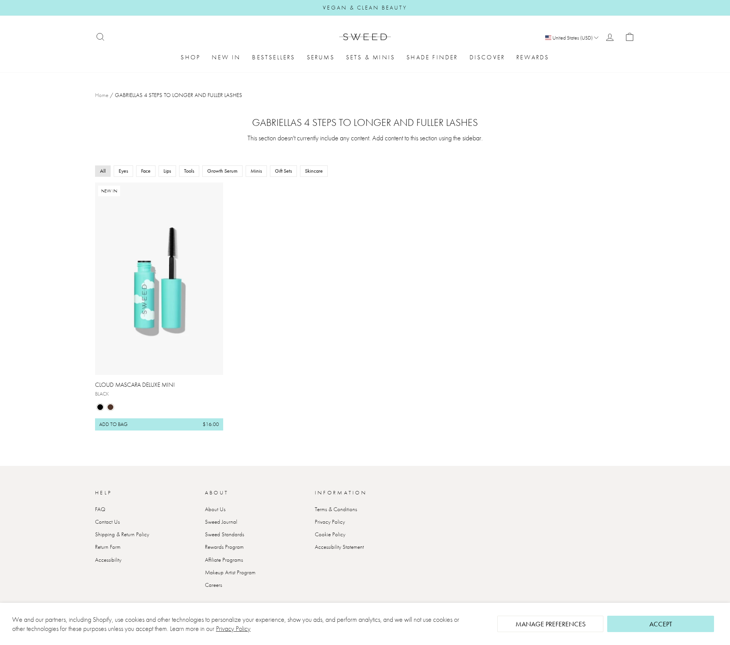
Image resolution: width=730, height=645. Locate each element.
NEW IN (226, 57)
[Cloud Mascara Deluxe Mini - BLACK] (100, 407)
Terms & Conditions (336, 509)
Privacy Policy (233, 628)
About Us (215, 509)
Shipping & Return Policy (122, 534)
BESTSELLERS (273, 57)
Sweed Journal (221, 522)
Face (146, 170)
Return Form (108, 547)
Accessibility (108, 560)
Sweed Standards (224, 534)
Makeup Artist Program (230, 572)
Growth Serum (222, 170)
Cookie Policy (330, 534)
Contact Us (107, 522)
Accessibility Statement (339, 547)
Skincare (314, 170)
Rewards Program (224, 547)
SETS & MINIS (370, 57)
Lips (167, 170)
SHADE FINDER (432, 57)
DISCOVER (487, 57)
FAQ (100, 509)
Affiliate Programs (224, 560)
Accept (660, 624)
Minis (256, 170)
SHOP (190, 57)
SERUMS (321, 57)
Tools (189, 170)
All (103, 170)
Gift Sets (283, 170)
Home (101, 95)
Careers (213, 585)
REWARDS (532, 57)
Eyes (123, 170)
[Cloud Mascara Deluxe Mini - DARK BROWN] (110, 407)
